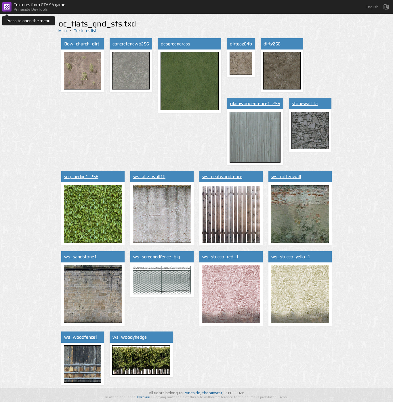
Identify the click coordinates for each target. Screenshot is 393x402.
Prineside (192, 392)
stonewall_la (305, 103)
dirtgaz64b (241, 44)
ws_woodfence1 (81, 337)
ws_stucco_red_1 (220, 257)
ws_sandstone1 (80, 257)
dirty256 (272, 44)
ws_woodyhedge (129, 337)
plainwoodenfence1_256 (255, 103)
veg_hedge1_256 (81, 176)
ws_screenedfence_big (156, 257)
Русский (144, 397)
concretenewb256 (130, 44)
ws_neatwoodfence (222, 176)
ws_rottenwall (286, 176)
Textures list (85, 30)
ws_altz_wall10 (149, 176)
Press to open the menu (28, 20)
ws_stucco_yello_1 (290, 257)
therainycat (212, 392)
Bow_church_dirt (81, 44)
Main (62, 30)
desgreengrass (175, 44)
